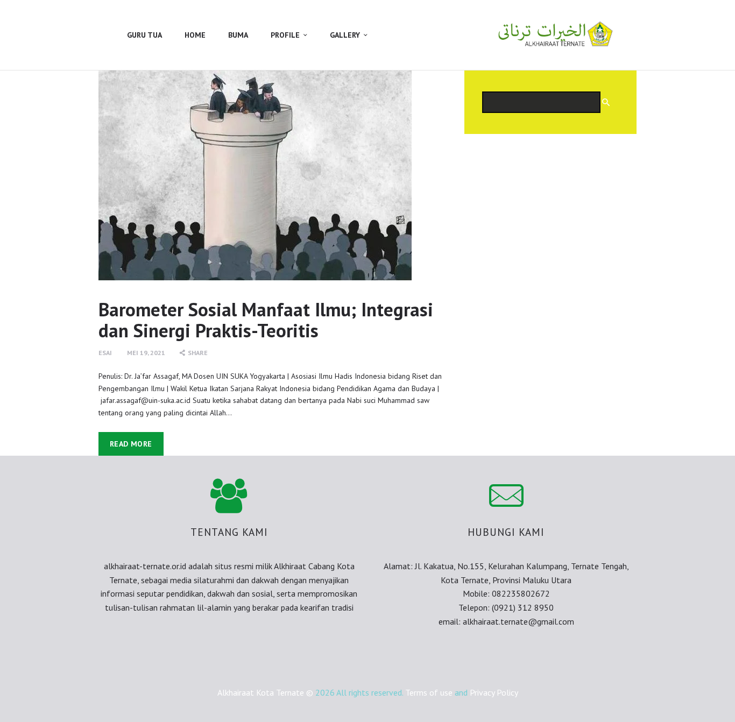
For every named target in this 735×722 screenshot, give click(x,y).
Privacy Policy (494, 692)
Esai (105, 353)
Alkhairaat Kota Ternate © (265, 692)
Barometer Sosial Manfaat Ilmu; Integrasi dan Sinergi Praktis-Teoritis (265, 320)
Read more (131, 444)
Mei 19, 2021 (146, 353)
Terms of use (429, 692)
